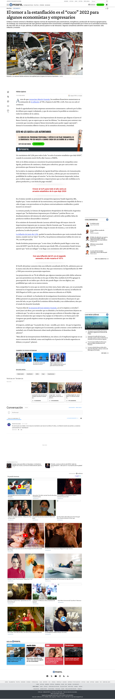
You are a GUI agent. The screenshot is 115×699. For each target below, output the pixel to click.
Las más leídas (92, 314)
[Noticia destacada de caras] (54, 646)
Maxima (80, 686)
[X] (51, 676)
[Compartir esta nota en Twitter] (8, 96)
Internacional (35, 682)
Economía (23, 682)
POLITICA (9, 8)
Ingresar (92, 4)
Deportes (45, 682)
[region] (45, 440)
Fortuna (52, 684)
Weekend (47, 684)
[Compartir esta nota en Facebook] (8, 92)
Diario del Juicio (106, 682)
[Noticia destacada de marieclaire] (35, 646)
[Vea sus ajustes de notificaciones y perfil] (106, 4)
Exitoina (92, 682)
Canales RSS (36, 688)
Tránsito (79, 688)
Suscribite (100, 4)
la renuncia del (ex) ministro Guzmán (43, 308)
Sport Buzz (70, 686)
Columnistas (91, 220)
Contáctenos (51, 688)
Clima (40, 682)
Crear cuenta (79, 407)
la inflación (35, 102)
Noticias (71, 1)
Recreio (76, 686)
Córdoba (54, 682)
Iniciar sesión (72, 407)
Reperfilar (59, 682)
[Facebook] (47, 676)
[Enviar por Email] (8, 106)
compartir (73, 429)
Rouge (62, 684)
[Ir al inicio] (16, 4)
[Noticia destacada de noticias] (16, 646)
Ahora (6, 682)
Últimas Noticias (28, 5)
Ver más (104, 353)
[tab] (14, 418)
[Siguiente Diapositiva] (81, 394)
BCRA (37, 374)
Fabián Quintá (20, 374)
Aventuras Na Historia (54, 686)
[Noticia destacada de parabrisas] (73, 646)
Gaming (97, 682)
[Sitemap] (68, 676)
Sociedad (47, 5)
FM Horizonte (76, 684)
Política (36, 5)
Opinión (42, 5)
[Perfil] (16, 641)
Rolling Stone (63, 686)
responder (14, 429)
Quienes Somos (43, 688)
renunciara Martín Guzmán (39, 99)
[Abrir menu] (8, 4)
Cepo (43, 374)
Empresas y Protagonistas (74, 682)
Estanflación (29, 374)
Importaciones (51, 374)
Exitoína (80, 1)
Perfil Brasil (87, 1)
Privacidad (57, 688)
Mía (66, 684)
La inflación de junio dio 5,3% (27, 234)
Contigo (46, 686)
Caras (76, 1)
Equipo (62, 688)
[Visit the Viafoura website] (79, 473)
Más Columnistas (101, 258)
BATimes (69, 684)
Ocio (49, 682)
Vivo (101, 682)
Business (66, 1)
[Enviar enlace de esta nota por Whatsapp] (8, 101)
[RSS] (64, 676)
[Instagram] (60, 676)
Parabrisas (57, 684)
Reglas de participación (70, 688)
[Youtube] (56, 676)
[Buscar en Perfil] (107, 1)
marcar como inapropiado (78, 430)
